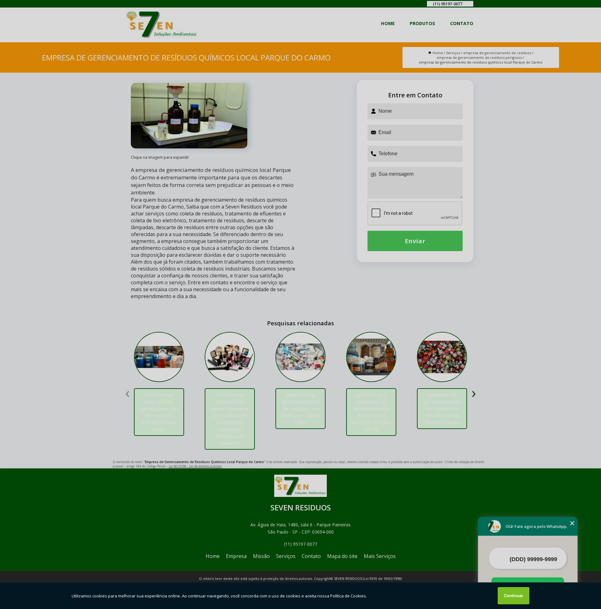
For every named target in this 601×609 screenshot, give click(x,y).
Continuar (513, 595)
